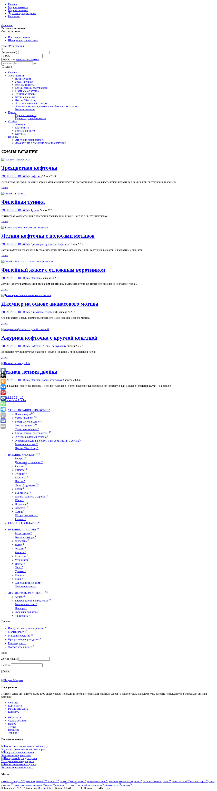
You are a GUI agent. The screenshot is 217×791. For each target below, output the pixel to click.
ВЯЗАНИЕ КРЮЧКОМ (15, 176)
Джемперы (22, 540)
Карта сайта (15, 705)
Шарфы (21, 575)
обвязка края (113, 785)
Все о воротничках (19, 37)
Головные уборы (25, 537)
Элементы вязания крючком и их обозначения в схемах (48, 440)
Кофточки (36, 176)
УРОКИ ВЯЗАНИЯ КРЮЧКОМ (29, 410)
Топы (19, 567)
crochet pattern (162, 781)
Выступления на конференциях (27, 628)
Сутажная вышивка (27, 612)
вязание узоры (199, 781)
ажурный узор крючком (91, 785)
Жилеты (21, 469)
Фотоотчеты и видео (21, 647)
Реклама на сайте (18, 708)
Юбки (19, 488)
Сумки (20, 511)
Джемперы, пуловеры (43, 244)
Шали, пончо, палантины (23, 40)
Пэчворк (21, 608)
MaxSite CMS (45, 788)
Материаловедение (20, 635)
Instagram (13, 729)
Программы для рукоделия (24, 639)
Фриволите (22, 615)
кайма (65, 781)
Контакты (13, 711)
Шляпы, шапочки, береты (31, 496)
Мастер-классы (18, 631)
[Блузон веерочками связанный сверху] (24, 746)
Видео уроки (23, 533)
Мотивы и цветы (26, 425)
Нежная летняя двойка (29, 372)
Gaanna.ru (7, 25)
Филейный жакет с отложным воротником (53, 270)
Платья (20, 481)
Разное (20, 519)
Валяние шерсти (26, 604)
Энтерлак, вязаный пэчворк (31, 436)
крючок (7, 781)
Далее (4, 187)
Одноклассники (17, 720)
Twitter (12, 726)
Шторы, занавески (26, 515)
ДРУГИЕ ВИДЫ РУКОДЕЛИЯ (28, 592)
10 (21, 397)
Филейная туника (23, 202)
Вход (4, 46)
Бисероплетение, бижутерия (33, 600)
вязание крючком (36, 781)
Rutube (12, 723)
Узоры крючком (26, 417)
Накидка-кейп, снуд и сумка (17, 761)
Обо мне (13, 702)
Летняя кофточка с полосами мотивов (48, 236)
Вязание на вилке (26, 444)
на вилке (61, 785)
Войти (6, 59)
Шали (19, 500)
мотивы (53, 781)
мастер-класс (78, 781)
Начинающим (24, 414)
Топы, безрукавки (54, 346)
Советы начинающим (28, 582)
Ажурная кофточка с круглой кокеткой (49, 338)
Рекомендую (17, 643)
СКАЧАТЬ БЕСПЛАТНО (24, 523)
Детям (19, 544)
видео (19, 781)
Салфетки (21, 507)
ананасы (126, 785)
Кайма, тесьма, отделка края (33, 433)
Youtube (12, 732)
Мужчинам (22, 559)
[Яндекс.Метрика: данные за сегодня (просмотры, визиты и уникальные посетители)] (12, 680)
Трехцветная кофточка (29, 168)
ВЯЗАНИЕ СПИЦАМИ (23, 529)
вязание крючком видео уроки (125, 781)
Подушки (21, 504)
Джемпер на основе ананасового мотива (49, 304)
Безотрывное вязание (28, 421)
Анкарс (20, 596)
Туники (35, 210)
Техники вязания (25, 586)
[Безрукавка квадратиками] (17, 752)
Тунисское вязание (27, 429)
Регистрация (16, 46)
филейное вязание (97, 781)
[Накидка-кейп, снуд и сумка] (19, 758)
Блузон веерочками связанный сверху (23, 749)
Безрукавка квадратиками (16, 755)
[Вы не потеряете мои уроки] (18, 764)
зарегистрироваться (27, 59)
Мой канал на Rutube (13, 400)
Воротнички (23, 492)
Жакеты (35, 278)
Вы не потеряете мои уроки (17, 767)
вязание (148, 781)
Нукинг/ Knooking (26, 448)
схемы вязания (181, 781)
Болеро (20, 458)
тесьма (72, 785)
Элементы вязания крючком (29, 785)
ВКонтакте (14, 717)
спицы (50, 785)
